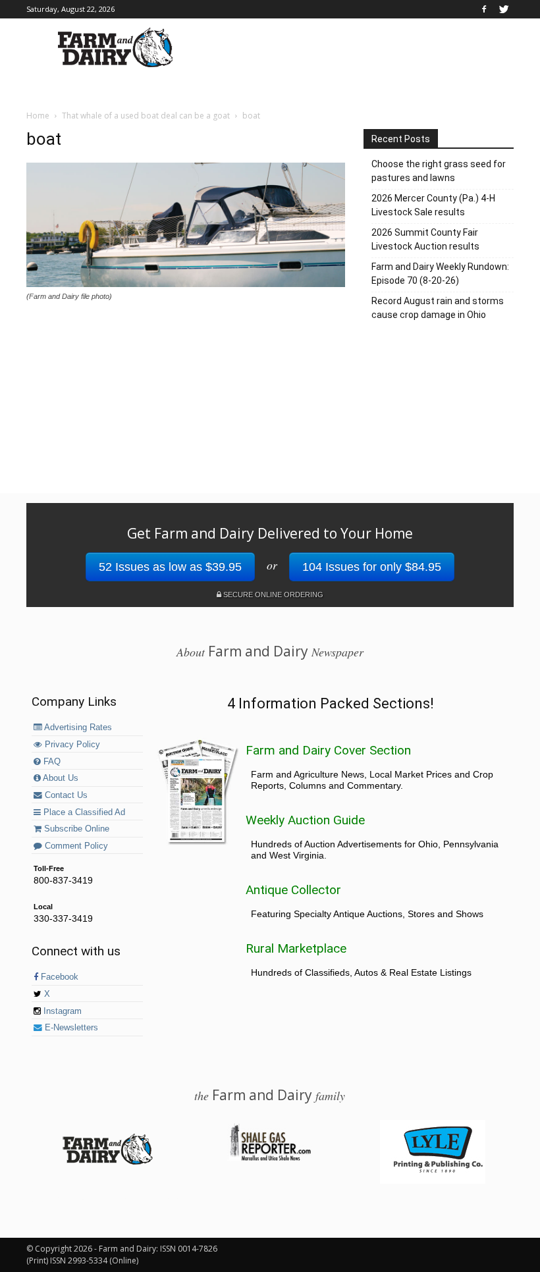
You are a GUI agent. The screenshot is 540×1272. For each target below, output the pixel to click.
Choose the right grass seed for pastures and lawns (438, 171)
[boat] (185, 283)
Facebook (58, 977)
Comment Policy (75, 846)
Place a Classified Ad (83, 812)
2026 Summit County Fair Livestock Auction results (425, 239)
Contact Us (65, 795)
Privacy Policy (71, 744)
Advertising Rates (77, 727)
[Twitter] (504, 9)
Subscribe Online (75, 829)
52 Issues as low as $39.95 (170, 566)
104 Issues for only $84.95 (371, 566)
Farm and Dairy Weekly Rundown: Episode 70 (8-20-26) (440, 273)
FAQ (51, 761)
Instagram (61, 1011)
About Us (59, 778)
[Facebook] (484, 9)
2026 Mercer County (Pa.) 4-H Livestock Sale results (433, 205)
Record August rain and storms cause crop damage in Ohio (437, 308)
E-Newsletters (70, 1027)
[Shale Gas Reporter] (270, 1158)
